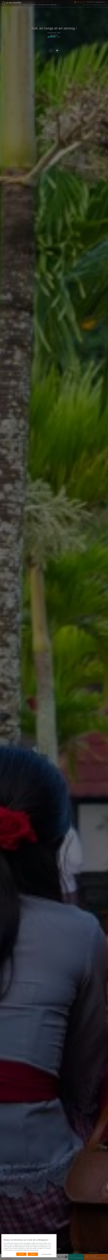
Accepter (21, 1254)
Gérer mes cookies (46, 1254)
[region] (29, 1245)
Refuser (33, 1254)
